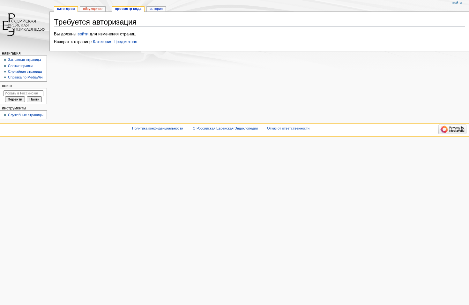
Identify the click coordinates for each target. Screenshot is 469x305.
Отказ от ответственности (288, 128)
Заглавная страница (24, 60)
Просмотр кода (128, 9)
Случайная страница (25, 71)
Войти (457, 2)
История (156, 9)
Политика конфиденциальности (157, 128)
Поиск (7, 86)
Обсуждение (92, 9)
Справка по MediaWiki (25, 77)
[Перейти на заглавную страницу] (24, 24)
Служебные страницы (25, 115)
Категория (66, 9)
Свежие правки (20, 66)
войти (83, 34)
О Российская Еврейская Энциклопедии (225, 128)
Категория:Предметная (115, 42)
